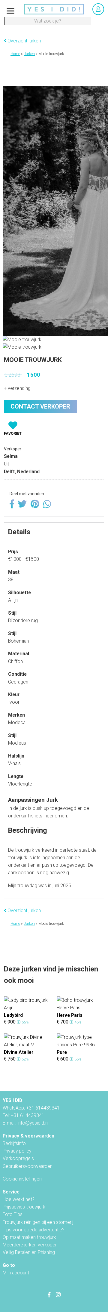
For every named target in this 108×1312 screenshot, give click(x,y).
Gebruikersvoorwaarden (27, 1166)
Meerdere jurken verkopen (30, 1245)
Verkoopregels (18, 1158)
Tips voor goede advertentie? (33, 1230)
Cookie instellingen (22, 1179)
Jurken (29, 54)
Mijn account (16, 1273)
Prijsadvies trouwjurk (24, 1207)
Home (15, 54)
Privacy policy (17, 1151)
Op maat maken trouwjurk (29, 1237)
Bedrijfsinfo (14, 1143)
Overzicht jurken (23, 41)
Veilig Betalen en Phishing (29, 1252)
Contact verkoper (40, 406)
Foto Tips (12, 1214)
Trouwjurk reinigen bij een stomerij (38, 1222)
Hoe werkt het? (18, 1199)
